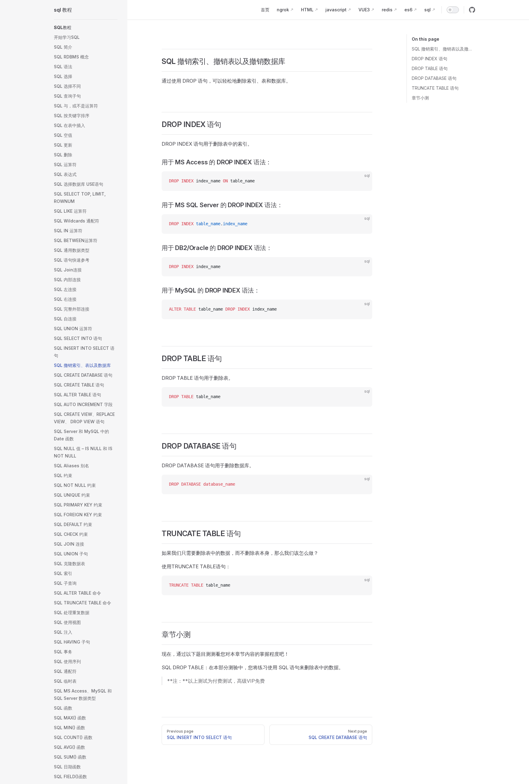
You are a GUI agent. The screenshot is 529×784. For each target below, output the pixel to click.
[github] (472, 9)
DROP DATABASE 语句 (434, 78)
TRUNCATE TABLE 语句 (435, 88)
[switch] (453, 9)
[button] (86, 27)
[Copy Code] (362, 181)
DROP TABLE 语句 (430, 68)
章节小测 (420, 97)
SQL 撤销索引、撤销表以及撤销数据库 (443, 48)
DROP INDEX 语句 (429, 58)
